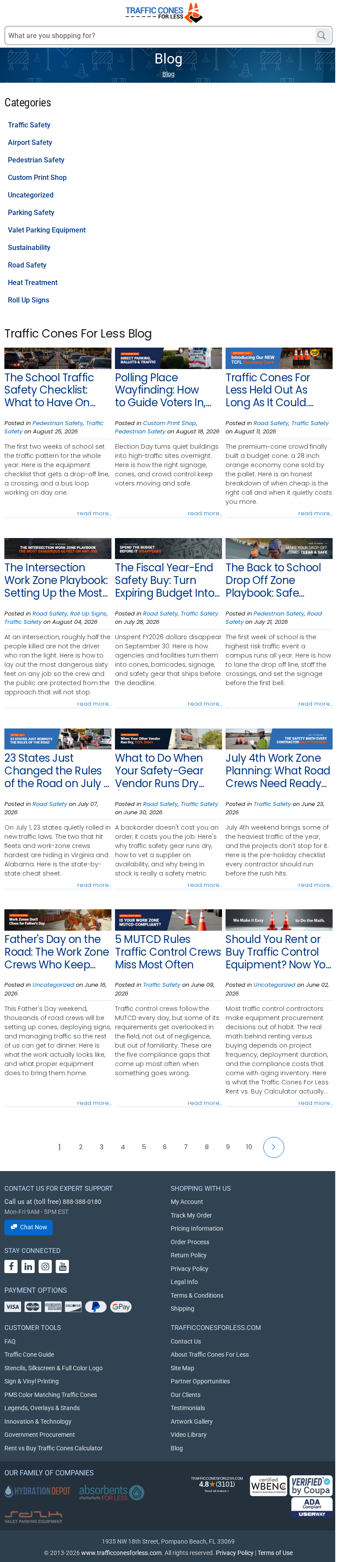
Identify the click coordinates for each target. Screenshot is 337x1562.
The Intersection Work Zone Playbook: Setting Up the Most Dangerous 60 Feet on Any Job (56, 580)
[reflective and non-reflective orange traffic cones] (164, 13)
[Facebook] (11, 1266)
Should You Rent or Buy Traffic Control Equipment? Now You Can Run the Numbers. (279, 952)
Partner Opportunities (200, 1381)
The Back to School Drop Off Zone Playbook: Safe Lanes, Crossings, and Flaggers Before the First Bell (276, 580)
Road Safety (27, 265)
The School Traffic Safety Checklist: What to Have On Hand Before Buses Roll (52, 390)
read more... (94, 513)
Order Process (190, 1241)
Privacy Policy (189, 1268)
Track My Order (191, 1215)
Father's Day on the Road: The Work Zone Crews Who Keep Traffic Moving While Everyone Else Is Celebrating (56, 952)
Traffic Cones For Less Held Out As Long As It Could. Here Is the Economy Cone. (277, 390)
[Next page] (273, 1147)
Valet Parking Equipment (47, 230)
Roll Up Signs (28, 300)
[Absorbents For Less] (112, 1493)
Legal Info (184, 1281)
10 (249, 1146)
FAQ (10, 1341)
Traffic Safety (29, 125)
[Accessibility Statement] (312, 1507)
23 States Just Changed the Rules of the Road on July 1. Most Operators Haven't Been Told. (56, 771)
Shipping (182, 1308)
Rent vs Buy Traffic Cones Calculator (53, 1448)
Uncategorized (31, 195)
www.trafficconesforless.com (121, 1552)
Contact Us (186, 1341)
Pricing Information (197, 1228)
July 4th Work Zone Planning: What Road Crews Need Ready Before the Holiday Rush (278, 771)
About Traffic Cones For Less (210, 1354)
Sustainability (29, 247)
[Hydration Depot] (37, 1491)
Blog (168, 73)
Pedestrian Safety (36, 160)
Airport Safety (30, 142)
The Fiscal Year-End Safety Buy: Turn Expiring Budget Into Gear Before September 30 (164, 580)
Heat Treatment (32, 282)
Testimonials (188, 1407)
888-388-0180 (82, 1201)
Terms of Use (275, 1552)
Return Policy (189, 1255)
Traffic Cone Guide (29, 1354)
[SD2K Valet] (33, 1517)
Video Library (189, 1434)
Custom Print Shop (37, 177)
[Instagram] (45, 1266)
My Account (187, 1201)
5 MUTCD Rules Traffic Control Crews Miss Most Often (168, 952)
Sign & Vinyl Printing (31, 1381)
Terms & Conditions (197, 1295)
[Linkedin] (28, 1266)
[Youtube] (62, 1266)
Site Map (182, 1368)
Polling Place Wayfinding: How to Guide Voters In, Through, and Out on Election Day (167, 390)
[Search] (322, 35)
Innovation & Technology (38, 1421)
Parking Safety (31, 212)
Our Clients (186, 1394)
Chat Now (33, 1227)
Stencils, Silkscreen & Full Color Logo (53, 1368)
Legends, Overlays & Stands (42, 1407)
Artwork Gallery (192, 1421)
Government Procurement (39, 1434)
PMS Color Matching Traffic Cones (50, 1394)
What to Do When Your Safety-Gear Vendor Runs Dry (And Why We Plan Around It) (161, 771)
